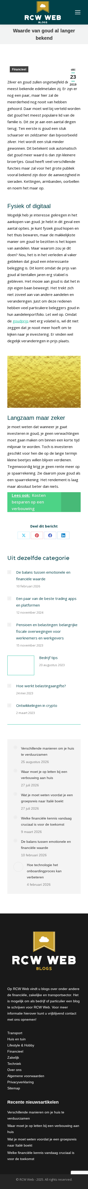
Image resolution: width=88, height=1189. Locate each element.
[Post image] (9, 572)
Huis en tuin (16, 1039)
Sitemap (13, 1088)
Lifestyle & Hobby (20, 1045)
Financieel (19, 69)
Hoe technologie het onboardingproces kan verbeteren (44, 871)
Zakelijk (13, 1057)
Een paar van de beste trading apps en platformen (46, 602)
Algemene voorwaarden (25, 1076)
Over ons (14, 1070)
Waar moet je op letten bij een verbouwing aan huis (44, 775)
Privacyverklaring (20, 1082)
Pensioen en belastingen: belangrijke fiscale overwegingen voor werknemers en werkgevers (46, 631)
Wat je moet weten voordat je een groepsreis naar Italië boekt (47, 798)
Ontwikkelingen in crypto (36, 705)
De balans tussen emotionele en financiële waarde (43, 575)
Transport (14, 1033)
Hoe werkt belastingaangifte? (41, 685)
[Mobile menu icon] (78, 12)
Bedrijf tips (48, 657)
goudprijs (21, 320)
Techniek (14, 1064)
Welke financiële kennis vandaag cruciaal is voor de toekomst (46, 821)
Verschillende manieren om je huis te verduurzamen (47, 751)
